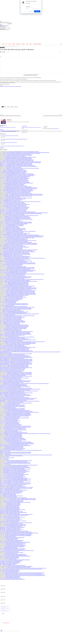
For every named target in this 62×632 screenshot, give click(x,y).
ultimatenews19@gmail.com (6, 622)
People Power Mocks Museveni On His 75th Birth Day (12, 387)
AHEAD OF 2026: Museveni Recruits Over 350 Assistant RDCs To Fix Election (19, 154)
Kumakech (1, 171)
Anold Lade (2, 452)
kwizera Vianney (2, 455)
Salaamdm (1, 165)
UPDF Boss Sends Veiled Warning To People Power (12, 489)
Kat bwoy (1, 517)
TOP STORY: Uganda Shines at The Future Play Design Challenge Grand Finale (16, 257)
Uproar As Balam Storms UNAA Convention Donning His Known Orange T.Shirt (17, 556)
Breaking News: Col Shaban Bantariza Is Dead (12, 299)
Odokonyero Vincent (3, 260)
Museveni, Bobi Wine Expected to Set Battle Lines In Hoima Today (14, 517)
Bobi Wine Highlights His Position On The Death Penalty (13, 578)
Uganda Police (16, 106)
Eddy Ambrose (2, 485)
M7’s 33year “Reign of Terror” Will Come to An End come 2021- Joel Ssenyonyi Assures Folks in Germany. (21, 532)
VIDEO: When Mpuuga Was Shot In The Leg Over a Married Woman (13, 214)
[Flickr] (5, 627)
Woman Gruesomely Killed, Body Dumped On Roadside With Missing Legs (14, 346)
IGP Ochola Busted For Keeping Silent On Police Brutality (16, 354)
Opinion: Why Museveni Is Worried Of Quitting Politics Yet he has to (13, 405)
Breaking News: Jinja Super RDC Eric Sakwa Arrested (11, 323)
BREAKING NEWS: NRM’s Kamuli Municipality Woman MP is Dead (18, 283)
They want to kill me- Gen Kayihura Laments (13, 528)
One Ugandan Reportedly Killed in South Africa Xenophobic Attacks (15, 554)
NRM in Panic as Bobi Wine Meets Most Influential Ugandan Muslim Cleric (14, 312)
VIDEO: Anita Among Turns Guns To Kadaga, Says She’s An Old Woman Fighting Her (18, 186)
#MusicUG (5, 106)
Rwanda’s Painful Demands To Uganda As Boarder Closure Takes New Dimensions (15, 338)
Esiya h (1, 200)
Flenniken (1, 387)
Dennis (1, 482)
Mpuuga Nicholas (3, 161)
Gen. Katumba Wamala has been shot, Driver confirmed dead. (17, 272)
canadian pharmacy (3, 355)
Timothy (1, 345)
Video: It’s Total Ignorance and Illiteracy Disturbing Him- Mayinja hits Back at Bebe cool (18, 402)
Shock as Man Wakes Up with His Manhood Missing (14, 455)
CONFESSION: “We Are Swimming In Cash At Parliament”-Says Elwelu (16, 177)
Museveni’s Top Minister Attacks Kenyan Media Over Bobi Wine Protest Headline (17, 280)
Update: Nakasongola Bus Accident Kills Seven (10, 547)
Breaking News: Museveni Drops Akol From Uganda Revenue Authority (16, 324)
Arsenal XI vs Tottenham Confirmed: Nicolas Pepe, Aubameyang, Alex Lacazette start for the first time (23, 401)
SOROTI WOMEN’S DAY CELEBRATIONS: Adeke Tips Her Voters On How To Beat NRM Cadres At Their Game (20, 187)
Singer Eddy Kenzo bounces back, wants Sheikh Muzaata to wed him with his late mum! (18, 411)
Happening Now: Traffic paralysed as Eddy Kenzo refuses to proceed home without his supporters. (21, 398)
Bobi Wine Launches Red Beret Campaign (12, 557)
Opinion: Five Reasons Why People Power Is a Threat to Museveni (14, 404)
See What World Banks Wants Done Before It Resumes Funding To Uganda (18, 233)
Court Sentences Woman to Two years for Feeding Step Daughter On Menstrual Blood (22, 498)
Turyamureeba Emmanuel (4, 511)
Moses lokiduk (2, 510)
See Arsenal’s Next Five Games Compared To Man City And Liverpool (13, 202)
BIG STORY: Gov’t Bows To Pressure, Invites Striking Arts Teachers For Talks (17, 252)
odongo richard (2, 177)
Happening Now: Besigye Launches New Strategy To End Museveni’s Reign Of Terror (17, 395)
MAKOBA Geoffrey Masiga (4, 270)
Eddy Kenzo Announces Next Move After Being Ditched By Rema (20, 559)
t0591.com (1, 368)
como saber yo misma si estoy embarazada (7, 389)
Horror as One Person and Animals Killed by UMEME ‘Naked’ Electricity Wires (16, 474)
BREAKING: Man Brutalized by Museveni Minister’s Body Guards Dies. (16, 306)
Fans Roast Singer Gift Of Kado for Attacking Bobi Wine (17, 297)
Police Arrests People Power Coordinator (13, 518)
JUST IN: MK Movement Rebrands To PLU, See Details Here (14, 224)
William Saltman (2, 512)
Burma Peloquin (2, 562)
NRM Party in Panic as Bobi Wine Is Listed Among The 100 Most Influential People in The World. (20, 339)
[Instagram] (7, 627)
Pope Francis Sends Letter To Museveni (12, 551)
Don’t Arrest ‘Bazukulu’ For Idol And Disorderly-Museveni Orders (13, 473)
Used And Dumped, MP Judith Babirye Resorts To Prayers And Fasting (15, 439)
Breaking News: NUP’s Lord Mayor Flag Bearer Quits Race (11, 310)
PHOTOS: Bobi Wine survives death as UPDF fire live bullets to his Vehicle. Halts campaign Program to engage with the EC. (24, 279)
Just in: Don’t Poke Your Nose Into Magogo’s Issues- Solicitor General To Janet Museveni (19, 331)
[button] (61, 44)
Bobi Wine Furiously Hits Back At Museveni (12, 403)
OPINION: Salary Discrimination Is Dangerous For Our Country (12, 255)
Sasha (1, 322)
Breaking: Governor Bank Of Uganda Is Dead (14, 265)
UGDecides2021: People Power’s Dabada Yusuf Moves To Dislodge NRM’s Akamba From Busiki (20, 315)
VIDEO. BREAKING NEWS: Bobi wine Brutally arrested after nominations (17, 295)
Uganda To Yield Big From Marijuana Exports (12, 506)
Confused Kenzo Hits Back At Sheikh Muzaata (11, 418)
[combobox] (27, 8)
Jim (0, 560)
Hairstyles (1, 380)
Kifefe (1, 202)
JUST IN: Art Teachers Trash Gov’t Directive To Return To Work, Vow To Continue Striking (18, 250)
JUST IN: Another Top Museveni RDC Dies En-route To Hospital (16, 209)
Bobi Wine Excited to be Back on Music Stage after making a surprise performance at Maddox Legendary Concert (24, 450)
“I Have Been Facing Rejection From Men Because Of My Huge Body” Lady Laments (19, 163)
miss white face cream (3, 386)
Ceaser (1, 318)
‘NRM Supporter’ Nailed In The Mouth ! (12, 521)
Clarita (1, 370)
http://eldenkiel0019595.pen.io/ (5, 376)
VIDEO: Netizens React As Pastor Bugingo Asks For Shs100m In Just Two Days (16, 180)
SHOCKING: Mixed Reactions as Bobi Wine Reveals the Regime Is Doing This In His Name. (20, 267)
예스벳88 (1, 492)
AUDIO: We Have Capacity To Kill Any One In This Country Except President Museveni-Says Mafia (18, 550)
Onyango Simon (2, 450)
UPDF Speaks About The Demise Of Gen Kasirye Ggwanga (14, 320)
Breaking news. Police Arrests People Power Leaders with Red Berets (13, 438)
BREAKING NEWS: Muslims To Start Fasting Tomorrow (14, 199)
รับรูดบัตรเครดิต (2, 369)
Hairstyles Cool (2, 361)
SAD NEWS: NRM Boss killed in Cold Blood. (12, 336)
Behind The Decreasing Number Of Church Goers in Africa (15, 369)
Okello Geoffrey (2, 209)
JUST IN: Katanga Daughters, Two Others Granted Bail (11, 220)
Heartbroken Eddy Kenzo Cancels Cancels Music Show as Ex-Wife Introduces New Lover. (17, 427)
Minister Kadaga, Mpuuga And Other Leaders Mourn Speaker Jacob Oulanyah (20, 260)
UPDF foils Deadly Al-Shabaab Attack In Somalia (12, 196)
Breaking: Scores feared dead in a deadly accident (10, 563)
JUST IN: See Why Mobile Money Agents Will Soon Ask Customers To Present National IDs (18, 155)
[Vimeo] (60, 30)
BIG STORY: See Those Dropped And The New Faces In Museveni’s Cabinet (16, 181)
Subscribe (37, 11)
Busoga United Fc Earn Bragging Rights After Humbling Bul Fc (14, 546)
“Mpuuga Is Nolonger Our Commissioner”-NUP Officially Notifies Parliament (18, 176)
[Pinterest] (13, 54)
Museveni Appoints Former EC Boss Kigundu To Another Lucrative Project (18, 204)
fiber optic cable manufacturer (5, 367)
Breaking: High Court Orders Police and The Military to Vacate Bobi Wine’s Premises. (18, 276)
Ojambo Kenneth (2, 278)
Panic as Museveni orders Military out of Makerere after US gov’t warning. (18, 344)
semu (1, 495)
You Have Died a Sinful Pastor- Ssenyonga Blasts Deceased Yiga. (13, 298)
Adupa (1, 245)
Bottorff (1, 433)
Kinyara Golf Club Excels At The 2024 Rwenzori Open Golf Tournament (16, 185)
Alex (0, 330)
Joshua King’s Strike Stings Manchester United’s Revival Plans (12, 330)
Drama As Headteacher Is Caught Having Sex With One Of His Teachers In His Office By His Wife (19, 165)
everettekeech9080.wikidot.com (5, 362)
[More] (19, 54)
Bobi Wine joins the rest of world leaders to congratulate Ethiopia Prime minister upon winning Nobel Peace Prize (21, 412)
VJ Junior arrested (7, 451)
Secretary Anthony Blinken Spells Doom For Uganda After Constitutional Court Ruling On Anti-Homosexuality (24, 161)
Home (0, 46)
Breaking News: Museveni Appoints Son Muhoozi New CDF (15, 183)
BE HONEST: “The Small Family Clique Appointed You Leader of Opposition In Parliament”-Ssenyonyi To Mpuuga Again (24, 194)
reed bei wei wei (2, 507)
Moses (1, 478)
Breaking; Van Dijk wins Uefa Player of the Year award (16, 565)
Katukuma (1, 483)
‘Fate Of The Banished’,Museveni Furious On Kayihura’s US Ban (16, 525)
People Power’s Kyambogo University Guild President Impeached (17, 461)
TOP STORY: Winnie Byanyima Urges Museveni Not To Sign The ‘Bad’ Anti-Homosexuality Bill (19, 237)
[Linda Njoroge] (3, 121)
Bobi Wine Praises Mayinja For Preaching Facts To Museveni (13, 523)
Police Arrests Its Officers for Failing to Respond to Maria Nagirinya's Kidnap (15, 555)
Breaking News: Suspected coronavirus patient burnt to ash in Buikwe (18, 325)
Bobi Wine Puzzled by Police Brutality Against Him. (14, 526)
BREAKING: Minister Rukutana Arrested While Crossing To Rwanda (17, 311)
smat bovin (2, 396)
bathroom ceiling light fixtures (5, 363)
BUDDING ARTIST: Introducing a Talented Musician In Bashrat (15, 228)
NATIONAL (2, 129)
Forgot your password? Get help (4, 25)
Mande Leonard (2, 444)
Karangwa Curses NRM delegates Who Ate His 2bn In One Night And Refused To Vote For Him (24, 151)
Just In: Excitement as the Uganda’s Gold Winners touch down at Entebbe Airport (18, 441)
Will (0, 563)
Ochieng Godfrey (2, 197)
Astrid (1, 391)
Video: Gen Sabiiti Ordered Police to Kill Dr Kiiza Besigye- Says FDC (14, 335)
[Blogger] (1, 627)
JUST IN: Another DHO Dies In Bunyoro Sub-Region (11, 227)
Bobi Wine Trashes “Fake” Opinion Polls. (8, 314)
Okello (1, 312)
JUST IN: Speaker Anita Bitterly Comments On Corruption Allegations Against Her (18, 191)
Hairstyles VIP (2, 353)
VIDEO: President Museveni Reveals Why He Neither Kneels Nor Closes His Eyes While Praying (20, 262)
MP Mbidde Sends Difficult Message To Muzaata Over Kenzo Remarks (19, 410)
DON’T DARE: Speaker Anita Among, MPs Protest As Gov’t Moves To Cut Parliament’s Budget (20, 174)
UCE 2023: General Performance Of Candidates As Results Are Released (16, 223)
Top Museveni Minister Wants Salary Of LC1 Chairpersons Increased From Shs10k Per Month (18, 175)
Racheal (1, 253)
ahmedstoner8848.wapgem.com (5, 360)
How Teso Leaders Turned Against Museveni (13, 562)
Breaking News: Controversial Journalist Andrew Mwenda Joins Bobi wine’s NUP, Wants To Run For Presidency (21, 313)
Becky (1, 427)
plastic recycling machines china (5, 359)
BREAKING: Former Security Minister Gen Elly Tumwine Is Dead (12, 247)
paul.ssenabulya (2, 579)
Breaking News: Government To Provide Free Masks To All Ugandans (14, 321)
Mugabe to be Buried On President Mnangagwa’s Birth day (13, 492)
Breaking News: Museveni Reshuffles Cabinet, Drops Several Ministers (18, 182)
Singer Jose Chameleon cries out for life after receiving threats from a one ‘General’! (18, 353)
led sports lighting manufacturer (5, 350)
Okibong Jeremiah (3, 533)
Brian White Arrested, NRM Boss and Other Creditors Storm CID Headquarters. (17, 332)
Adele (1, 358)
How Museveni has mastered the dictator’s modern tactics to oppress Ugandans (19, 372)
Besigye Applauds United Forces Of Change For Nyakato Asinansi (16, 512)
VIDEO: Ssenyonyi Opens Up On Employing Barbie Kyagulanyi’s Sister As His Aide (19, 197)
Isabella (1, 340)
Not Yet (30, 11)
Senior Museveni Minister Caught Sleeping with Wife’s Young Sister (8, 127)
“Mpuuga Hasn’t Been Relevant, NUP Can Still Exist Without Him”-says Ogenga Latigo (19, 173)
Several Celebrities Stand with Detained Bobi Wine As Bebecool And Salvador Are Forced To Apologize (21, 281)
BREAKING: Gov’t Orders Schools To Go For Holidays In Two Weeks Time (14, 246)
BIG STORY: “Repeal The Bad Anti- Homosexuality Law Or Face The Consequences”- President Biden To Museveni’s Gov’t (23, 236)
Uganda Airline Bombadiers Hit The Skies (8, 564)
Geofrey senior (2, 398)
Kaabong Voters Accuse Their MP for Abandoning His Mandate (18, 241)
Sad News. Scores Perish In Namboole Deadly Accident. (13, 424)
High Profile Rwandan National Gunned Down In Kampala (14, 552)
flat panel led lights (3, 366)
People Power (12, 106)
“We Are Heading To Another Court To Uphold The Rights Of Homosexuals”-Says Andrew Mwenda (18, 159)
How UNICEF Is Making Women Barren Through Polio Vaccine (16, 484)
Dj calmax (1, 451)
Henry (1, 421)
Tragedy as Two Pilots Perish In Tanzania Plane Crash (10, 516)
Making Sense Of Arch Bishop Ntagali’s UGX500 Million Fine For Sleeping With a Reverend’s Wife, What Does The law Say (25, 273)
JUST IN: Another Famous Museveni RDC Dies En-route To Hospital (17, 208)
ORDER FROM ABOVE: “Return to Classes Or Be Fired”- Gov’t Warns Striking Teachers (16, 253)
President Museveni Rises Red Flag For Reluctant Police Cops (14, 549)
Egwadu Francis (2, 163)
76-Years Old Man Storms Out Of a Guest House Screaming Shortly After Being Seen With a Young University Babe (24, 213)
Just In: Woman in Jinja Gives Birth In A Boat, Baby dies (14, 485)
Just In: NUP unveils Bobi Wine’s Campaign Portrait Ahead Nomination (17, 303)
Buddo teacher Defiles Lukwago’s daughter (11, 430)
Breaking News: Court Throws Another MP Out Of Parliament (13, 245)
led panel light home (3, 364)
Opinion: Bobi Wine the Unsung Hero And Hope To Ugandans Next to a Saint (17, 349)
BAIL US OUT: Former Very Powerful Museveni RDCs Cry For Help (15, 198)
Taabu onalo (2, 276)
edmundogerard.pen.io (3, 348)
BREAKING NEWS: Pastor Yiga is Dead (8, 305)
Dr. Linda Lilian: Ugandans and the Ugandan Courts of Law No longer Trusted (10, 86)
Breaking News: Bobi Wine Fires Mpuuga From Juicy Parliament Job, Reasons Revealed (18, 219)
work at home (2, 385)
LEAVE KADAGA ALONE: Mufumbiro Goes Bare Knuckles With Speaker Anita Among (18, 158)
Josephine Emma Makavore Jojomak (5, 445)
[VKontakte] (9, 627)
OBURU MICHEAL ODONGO (4, 542)
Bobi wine (8, 106)
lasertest (1, 393)
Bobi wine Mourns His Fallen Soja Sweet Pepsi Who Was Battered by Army (14, 384)
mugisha (1, 548)
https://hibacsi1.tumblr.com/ (4, 334)
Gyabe (1, 301)
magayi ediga (2, 212)
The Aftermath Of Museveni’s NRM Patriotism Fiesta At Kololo (17, 400)
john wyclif (1, 423)
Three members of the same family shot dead (10, 553)
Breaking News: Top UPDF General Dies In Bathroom (14, 169)
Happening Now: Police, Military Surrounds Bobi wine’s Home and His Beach (10, 115)
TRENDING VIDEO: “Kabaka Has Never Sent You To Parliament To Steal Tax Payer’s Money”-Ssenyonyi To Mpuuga (22, 201)
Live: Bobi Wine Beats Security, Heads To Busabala (13, 425)
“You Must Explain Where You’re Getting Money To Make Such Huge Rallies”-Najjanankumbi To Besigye (19, 157)
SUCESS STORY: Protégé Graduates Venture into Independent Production (15, 261)
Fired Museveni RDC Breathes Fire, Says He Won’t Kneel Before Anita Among (18, 192)
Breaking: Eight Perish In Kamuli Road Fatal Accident (15, 540)
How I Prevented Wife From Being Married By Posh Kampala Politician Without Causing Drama (20, 211)
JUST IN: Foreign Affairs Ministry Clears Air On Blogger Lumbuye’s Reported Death (19, 242)
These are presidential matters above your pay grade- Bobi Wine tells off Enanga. (18, 426)
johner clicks (2, 281)
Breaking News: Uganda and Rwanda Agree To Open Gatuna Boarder (16, 327)
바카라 (1, 329)
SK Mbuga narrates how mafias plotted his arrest (13, 440)
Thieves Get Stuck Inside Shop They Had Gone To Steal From (15, 156)
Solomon (1, 335)
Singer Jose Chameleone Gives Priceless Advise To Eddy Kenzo (15, 337)
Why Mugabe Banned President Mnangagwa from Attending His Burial (16, 490)
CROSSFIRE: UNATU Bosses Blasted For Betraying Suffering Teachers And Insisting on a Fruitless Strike (18, 251)
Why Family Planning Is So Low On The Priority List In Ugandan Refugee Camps (17, 269)
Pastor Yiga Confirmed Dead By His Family (9, 301)
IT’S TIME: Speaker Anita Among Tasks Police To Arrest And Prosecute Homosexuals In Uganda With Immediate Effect (25, 235)
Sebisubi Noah (2, 531)
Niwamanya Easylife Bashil (4, 392)
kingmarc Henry (2, 513)
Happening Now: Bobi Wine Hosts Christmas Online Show (15, 278)
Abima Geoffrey (2, 569)
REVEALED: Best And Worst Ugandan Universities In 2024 (14, 221)
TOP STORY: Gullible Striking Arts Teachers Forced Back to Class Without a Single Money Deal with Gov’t (20, 249)
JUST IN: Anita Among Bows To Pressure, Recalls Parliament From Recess (20, 193)
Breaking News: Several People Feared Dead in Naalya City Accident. (24, 347)
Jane (0, 564)
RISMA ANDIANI (2, 521)
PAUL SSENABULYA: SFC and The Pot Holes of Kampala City (14, 232)
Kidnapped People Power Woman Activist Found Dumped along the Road (20, 392)
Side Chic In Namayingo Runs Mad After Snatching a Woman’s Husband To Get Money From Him (18, 160)
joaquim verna (2, 337)
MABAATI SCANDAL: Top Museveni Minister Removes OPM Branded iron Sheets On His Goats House (20, 240)
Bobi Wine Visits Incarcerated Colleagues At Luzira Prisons (15, 579)
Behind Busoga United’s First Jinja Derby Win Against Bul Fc (16, 544)
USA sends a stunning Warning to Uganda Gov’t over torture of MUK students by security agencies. (22, 390)
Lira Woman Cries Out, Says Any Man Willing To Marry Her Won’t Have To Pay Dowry (18, 222)
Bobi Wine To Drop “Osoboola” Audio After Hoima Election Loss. (13, 495)
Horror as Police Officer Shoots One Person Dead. (12, 416)
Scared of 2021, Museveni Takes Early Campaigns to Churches (15, 486)
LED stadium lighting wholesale (5, 357)
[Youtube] (61, 30)
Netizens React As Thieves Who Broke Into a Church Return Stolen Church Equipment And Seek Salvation (22, 168)
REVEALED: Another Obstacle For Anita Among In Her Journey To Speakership (17, 259)
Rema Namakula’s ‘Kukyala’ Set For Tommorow (14, 436)
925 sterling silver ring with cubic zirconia (6, 347)
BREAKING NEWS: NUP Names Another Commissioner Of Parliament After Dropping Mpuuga (22, 188)
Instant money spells (3, 272)
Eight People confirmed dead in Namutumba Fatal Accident (15, 527)
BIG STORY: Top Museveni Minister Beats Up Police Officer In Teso (17, 238)
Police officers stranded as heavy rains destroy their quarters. (14, 396)
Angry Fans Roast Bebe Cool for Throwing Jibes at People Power (13, 481)
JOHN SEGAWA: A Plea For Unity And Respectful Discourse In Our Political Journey (16, 216)
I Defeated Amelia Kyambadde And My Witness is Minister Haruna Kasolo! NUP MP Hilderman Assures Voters (14, 587)
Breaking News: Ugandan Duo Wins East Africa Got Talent (21, 445)
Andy (1, 371)
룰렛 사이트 (2, 490)
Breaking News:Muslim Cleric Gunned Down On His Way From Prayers (15, 328)
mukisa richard (2, 420)
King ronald (2, 320)
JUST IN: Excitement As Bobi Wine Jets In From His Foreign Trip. (15, 274)
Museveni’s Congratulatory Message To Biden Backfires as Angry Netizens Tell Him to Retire (19, 285)
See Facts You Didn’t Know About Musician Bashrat (11, 226)
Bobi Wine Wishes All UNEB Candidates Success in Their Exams (15, 409)
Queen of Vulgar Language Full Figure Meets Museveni (11, 378)
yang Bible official (3, 561)
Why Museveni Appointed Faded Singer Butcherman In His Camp (13, 382)
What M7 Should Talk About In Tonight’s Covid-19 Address (12, 316)
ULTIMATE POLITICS (4, 46)
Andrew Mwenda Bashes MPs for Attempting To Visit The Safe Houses (15, 548)
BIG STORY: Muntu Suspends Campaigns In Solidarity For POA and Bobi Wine (16, 282)
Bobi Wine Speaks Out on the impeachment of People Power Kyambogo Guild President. (23, 465)
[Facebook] (56, 30)
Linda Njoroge (9, 119)
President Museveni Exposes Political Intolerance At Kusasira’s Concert (21, 522)
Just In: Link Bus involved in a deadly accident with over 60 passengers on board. (19, 460)
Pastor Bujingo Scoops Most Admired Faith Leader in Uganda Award (20, 334)
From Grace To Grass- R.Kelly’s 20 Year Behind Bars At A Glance (18, 515)
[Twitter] (59, 30)
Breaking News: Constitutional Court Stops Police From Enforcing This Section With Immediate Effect (21, 243)
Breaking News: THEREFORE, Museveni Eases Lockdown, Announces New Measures (22, 270)
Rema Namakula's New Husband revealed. (13, 561)
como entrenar (2, 388)
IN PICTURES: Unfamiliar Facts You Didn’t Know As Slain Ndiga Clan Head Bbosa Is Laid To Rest (23, 215)
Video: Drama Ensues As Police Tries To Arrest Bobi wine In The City (52, 115)
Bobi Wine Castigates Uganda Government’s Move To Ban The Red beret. (14, 472)
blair (0, 314)
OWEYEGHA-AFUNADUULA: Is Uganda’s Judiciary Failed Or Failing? (12, 264)
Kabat (1, 481)
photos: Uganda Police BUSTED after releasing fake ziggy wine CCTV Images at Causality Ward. (17, 566)
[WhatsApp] (16, 54)
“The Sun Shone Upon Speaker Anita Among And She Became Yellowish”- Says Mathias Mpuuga (20, 231)
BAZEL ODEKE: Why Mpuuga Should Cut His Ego (13, 167)
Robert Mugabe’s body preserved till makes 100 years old (12, 329)
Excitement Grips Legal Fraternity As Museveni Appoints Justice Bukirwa (9, 135)
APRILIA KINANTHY (3, 400)
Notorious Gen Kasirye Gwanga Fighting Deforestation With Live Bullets (19, 567)
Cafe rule (1, 509)
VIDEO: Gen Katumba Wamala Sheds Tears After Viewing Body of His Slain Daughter (20, 271)
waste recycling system (3, 381)
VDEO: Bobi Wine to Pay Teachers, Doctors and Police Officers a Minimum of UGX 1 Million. (20, 307)
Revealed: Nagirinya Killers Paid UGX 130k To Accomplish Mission (15, 545)
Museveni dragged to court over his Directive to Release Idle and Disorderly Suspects (16, 463)
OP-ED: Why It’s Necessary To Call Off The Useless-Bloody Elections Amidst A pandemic (16, 277)
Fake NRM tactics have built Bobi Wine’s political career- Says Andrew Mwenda (18, 413)
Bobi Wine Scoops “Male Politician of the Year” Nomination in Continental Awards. (19, 388)
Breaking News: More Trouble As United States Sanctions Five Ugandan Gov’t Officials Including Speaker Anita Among (21, 153)
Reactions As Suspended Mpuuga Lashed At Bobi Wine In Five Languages (14, 170)
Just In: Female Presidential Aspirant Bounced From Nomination (13, 296)
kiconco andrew (2, 551)
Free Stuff (1, 356)
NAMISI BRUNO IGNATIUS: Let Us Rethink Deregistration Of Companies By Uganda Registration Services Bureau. (21, 234)
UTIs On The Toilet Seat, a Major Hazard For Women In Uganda (16, 266)
